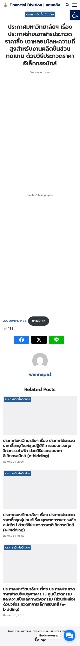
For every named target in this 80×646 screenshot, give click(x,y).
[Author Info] (40, 367)
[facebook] (36, 639)
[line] (43, 639)
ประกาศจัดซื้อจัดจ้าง (40, 14)
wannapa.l (40, 374)
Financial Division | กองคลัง (35, 5)
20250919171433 (14, 321)
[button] (75, 15)
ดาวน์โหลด (38, 321)
